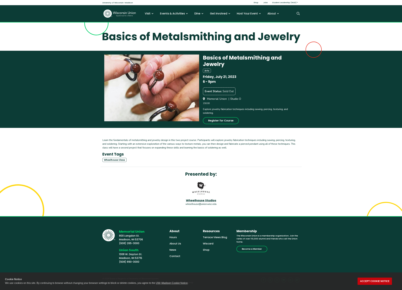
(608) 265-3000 (129, 243)
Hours (173, 237)
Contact (174, 256)
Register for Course (221, 120)
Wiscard (208, 243)
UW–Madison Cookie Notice (172, 283)
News (172, 250)
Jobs (265, 2)
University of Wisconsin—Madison (117, 2)
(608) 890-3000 (129, 262)
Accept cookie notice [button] (374, 281)
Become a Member (252, 248)
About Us (175, 243)
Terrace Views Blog (215, 237)
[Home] (119, 14)
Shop (256, 2)
